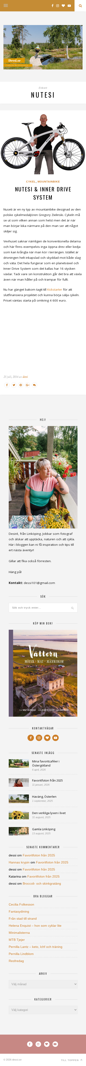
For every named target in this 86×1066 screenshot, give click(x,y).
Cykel (31, 181)
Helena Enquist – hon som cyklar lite (35, 925)
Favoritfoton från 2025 (47, 780)
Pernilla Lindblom (21, 954)
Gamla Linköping (43, 829)
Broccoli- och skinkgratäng (42, 883)
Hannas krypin (19, 862)
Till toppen (70, 1060)
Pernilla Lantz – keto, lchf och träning (35, 947)
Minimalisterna (19, 932)
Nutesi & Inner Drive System (43, 193)
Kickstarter (54, 289)
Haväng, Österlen (44, 796)
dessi (25, 377)
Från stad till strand (23, 918)
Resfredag (16, 961)
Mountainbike (49, 181)
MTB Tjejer (17, 940)
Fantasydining (19, 911)
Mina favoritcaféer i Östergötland (45, 763)
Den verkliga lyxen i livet (49, 813)
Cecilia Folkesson (21, 904)
